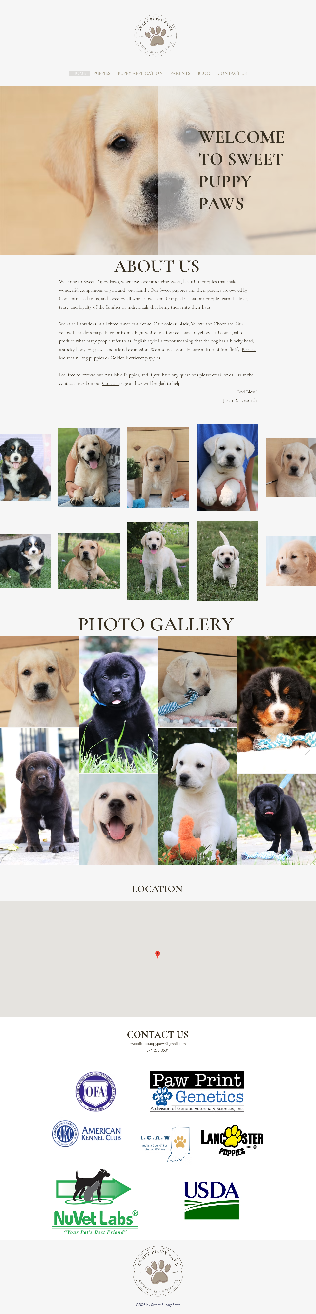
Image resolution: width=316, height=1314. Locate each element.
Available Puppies (121, 375)
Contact (110, 383)
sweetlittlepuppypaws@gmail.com (158, 1043)
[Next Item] (307, 750)
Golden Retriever (127, 358)
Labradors (87, 324)
